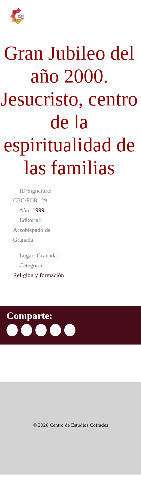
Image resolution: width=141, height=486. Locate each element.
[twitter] (110, 460)
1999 (38, 210)
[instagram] (122, 460)
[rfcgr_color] (70, 392)
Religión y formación (38, 275)
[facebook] (98, 460)
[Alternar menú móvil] (128, 17)
